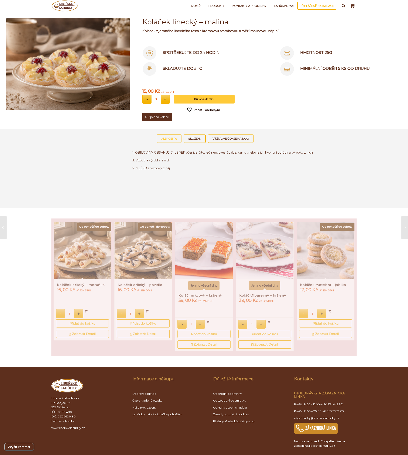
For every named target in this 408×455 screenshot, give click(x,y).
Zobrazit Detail (83, 334)
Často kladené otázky (147, 400)
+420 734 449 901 (331, 404)
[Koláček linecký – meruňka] (404, 227)
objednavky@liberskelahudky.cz (316, 418)
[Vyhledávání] (343, 6)
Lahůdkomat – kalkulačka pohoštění (157, 414)
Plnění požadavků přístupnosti (234, 421)
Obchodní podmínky (227, 393)
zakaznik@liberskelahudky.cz (314, 445)
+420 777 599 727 (333, 411)
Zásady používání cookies (231, 414)
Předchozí (60, 270)
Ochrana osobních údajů (230, 407)
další (348, 270)
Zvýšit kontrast (19, 447)
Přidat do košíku (204, 99)
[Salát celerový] (3, 227)
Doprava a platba (144, 393)
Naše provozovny (144, 407)
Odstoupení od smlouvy (229, 400)
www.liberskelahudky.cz (68, 428)
